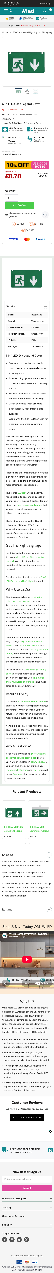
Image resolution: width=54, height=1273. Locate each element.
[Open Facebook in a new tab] (4, 1239)
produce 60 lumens (29, 645)
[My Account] (44, 10)
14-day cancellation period (31, 701)
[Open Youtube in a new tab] (19, 1239)
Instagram (22, 769)
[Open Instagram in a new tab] (12, 1239)
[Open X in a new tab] (26, 1239)
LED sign (22, 492)
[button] (27, 1117)
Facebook (11, 769)
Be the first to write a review (27, 1117)
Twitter (37, 769)
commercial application (29, 504)
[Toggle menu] (6, 10)
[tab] (23, 294)
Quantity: (10, 190)
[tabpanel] (27, 278)
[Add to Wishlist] (45, 215)
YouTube (17, 773)
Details (10, 306)
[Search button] (11, 10)
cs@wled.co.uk (38, 761)
